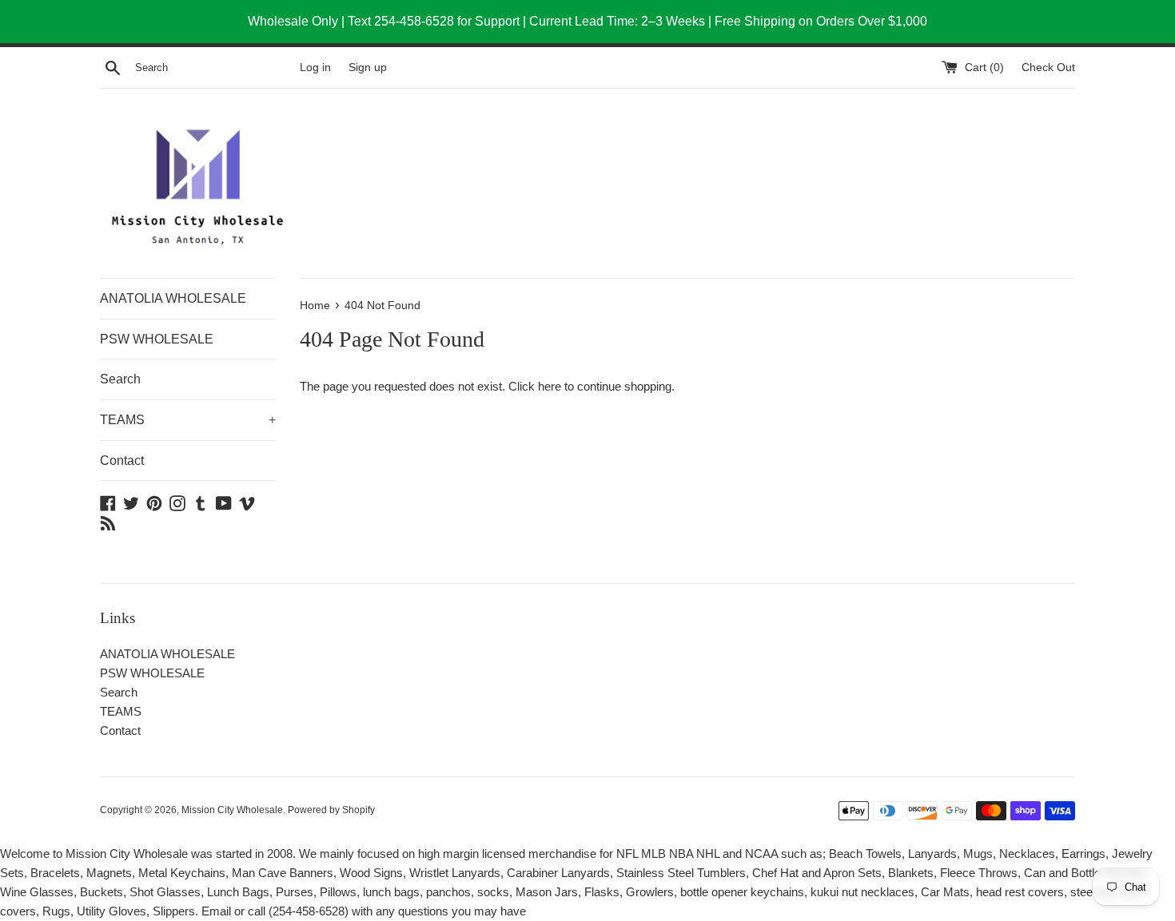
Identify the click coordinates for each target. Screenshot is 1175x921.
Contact (122, 460)
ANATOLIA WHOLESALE (173, 298)
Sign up (368, 67)
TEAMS (188, 420)
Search (120, 379)
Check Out (1048, 67)
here (549, 386)
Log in (315, 67)
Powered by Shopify (331, 810)
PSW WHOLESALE (156, 339)
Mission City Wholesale (232, 810)
